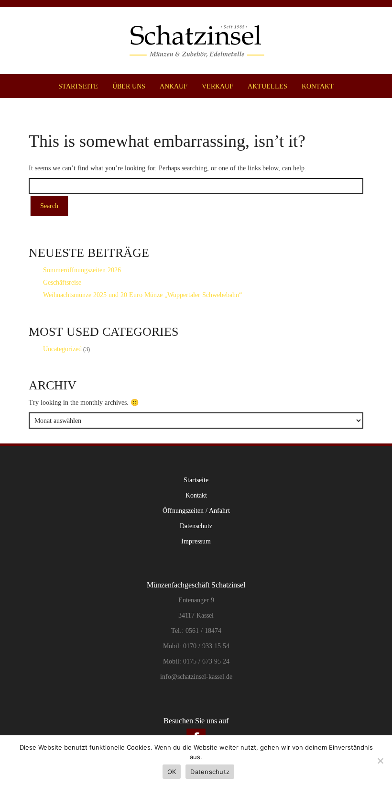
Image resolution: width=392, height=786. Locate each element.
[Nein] (380, 760)
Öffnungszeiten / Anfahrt (196, 510)
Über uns (128, 86)
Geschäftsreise (62, 282)
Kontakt (318, 86)
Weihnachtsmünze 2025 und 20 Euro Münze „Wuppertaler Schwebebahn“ (142, 295)
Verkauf (217, 86)
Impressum (196, 541)
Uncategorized (62, 349)
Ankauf (173, 86)
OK (171, 771)
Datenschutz (196, 526)
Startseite (78, 86)
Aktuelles (267, 86)
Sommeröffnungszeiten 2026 (82, 270)
